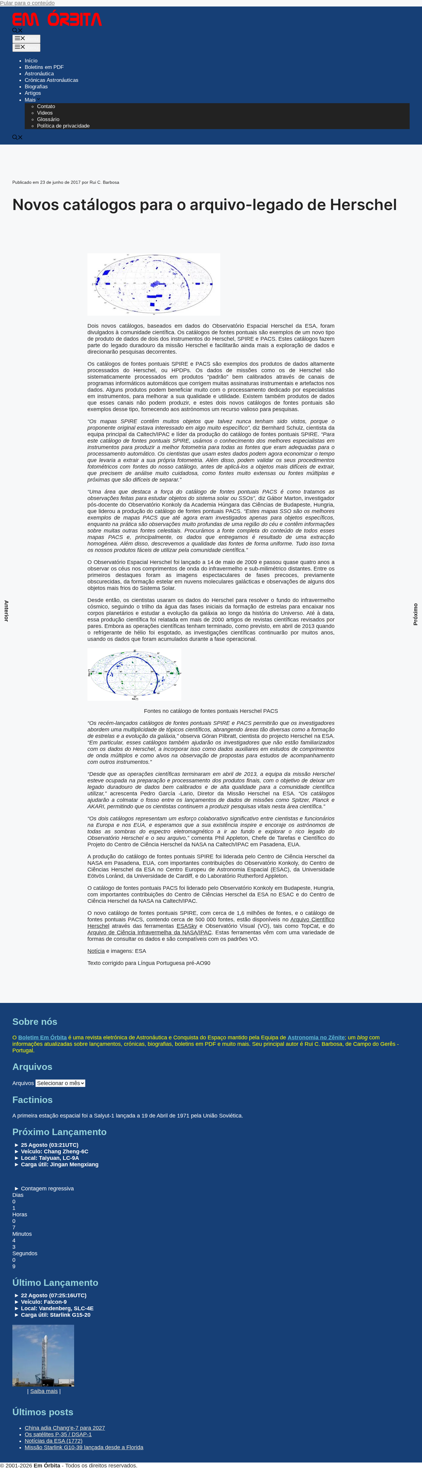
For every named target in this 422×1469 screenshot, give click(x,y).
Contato (46, 106)
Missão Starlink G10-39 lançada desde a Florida (84, 1447)
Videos (45, 113)
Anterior (6, 611)
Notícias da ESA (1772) (53, 1441)
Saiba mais (44, 1391)
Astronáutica (39, 74)
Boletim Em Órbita (42, 1037)
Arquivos (23, 1083)
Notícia (96, 951)
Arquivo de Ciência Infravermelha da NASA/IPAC (149, 932)
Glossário (48, 119)
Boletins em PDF (44, 67)
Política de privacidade (63, 126)
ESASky (187, 926)
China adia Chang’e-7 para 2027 (65, 1428)
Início (31, 61)
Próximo (415, 614)
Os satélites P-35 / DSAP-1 (58, 1434)
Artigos (33, 93)
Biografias (36, 87)
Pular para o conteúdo (27, 3)
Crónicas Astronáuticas (51, 80)
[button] (17, 31)
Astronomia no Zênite (316, 1037)
